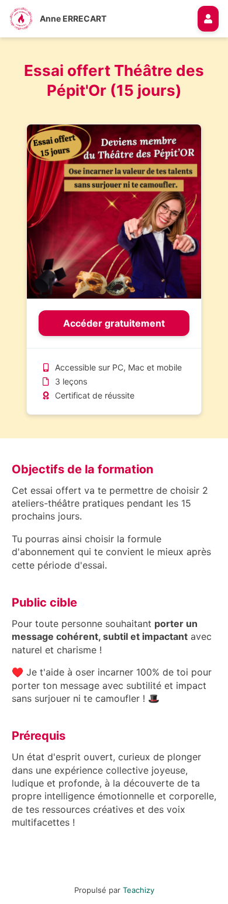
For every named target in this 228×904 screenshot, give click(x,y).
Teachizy (138, 890)
